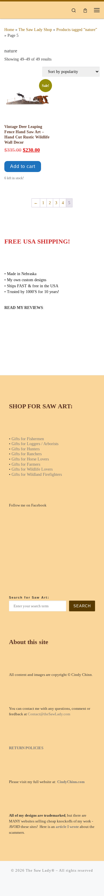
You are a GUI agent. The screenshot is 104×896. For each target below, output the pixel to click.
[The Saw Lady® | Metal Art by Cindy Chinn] (22, 9)
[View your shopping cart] (85, 9)
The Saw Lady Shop (35, 30)
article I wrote (67, 826)
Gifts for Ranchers (27, 453)
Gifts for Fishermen (28, 438)
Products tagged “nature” (76, 30)
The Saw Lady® (40, 870)
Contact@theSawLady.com (49, 714)
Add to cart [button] (22, 166)
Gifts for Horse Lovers (30, 459)
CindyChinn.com (71, 782)
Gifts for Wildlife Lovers (32, 469)
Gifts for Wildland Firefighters (37, 474)
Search (82, 606)
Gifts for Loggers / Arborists (35, 443)
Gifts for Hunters (26, 449)
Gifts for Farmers (26, 464)
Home (9, 30)
